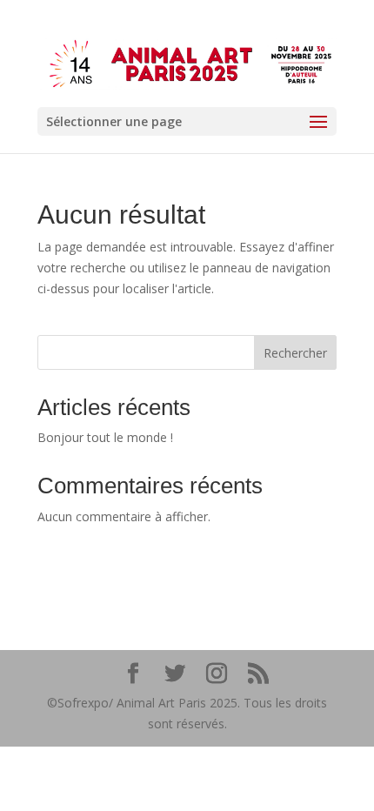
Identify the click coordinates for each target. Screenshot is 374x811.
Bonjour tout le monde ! (105, 437)
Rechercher (295, 353)
